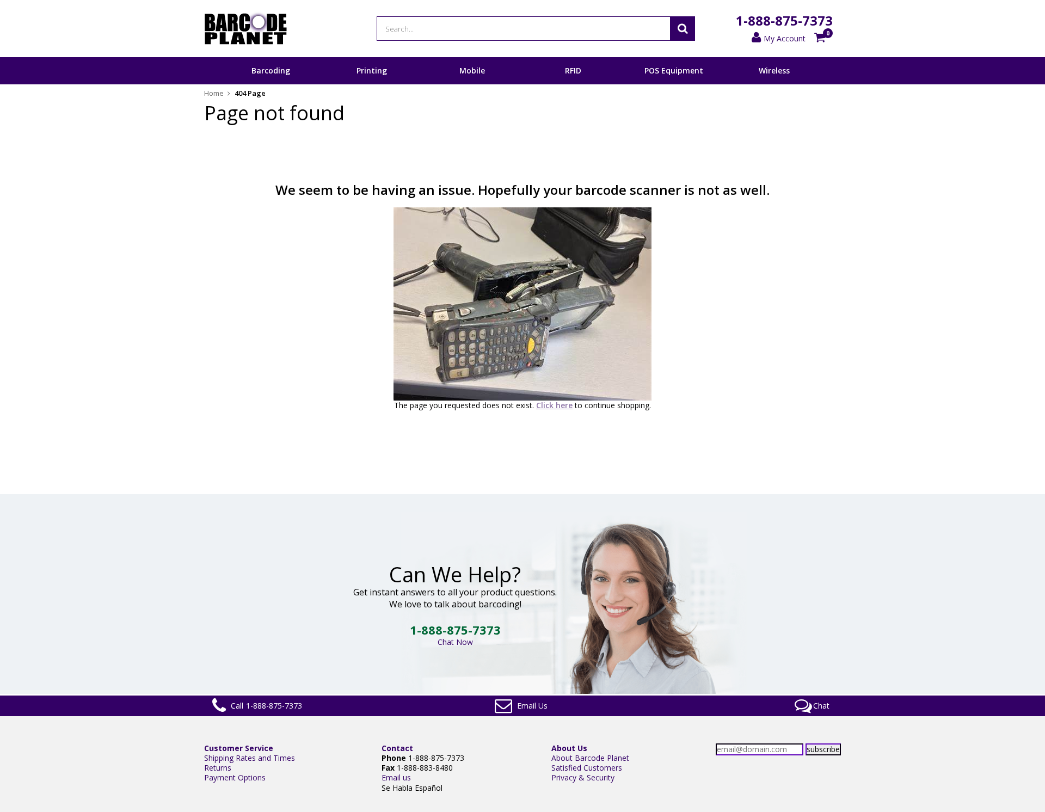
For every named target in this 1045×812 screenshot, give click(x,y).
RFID (573, 70)
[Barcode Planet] (245, 28)
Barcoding (270, 70)
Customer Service (238, 748)
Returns (217, 767)
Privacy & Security (582, 777)
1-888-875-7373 (784, 20)
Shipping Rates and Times (249, 758)
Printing (371, 70)
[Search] (682, 28)
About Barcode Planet (590, 758)
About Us (569, 748)
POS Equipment (673, 70)
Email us (396, 777)
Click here (554, 405)
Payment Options (235, 777)
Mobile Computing (472, 83)
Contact (397, 748)
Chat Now (455, 642)
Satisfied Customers (586, 767)
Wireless (774, 70)
